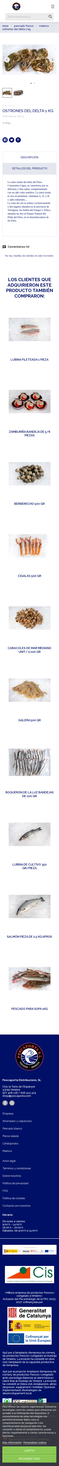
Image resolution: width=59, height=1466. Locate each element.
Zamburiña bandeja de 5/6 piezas (29, 433)
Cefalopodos (10, 1143)
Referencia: (9, 116)
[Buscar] (50, 16)
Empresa (7, 1113)
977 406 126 (10, 1092)
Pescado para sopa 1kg (29, 1008)
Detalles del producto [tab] (29, 168)
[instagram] (11, 1103)
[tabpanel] (29, 59)
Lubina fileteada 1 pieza (30, 359)
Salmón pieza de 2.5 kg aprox (29, 936)
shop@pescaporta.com (16, 1095)
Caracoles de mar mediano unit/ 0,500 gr (29, 649)
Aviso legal (9, 1160)
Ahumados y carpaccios (17, 1121)
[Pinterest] (18, 140)
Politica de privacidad (15, 1183)
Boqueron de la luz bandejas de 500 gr (30, 794)
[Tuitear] (11, 140)
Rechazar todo (29, 1458)
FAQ (5, 1190)
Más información (12, 1442)
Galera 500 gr (29, 720)
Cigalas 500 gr (29, 576)
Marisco (7, 1151)
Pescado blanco (12, 1128)
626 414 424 (28, 1092)
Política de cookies (13, 1198)
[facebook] (5, 1103)
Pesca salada (10, 1136)
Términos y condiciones (16, 1168)
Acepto (30, 1450)
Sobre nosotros (11, 1175)
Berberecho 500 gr (29, 503)
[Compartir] (5, 140)
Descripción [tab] (29, 157)
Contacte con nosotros (16, 1205)
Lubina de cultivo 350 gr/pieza (29, 866)
